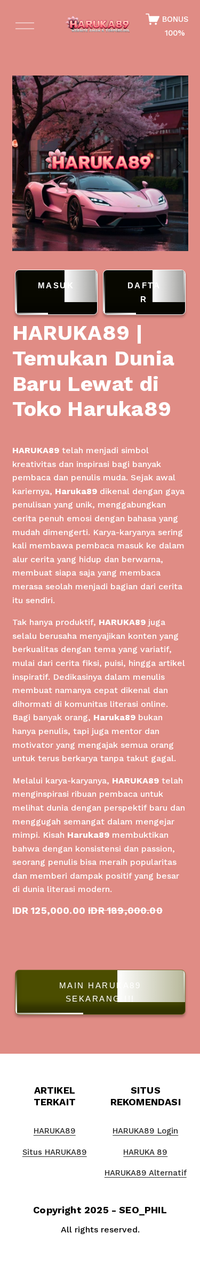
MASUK (56, 285)
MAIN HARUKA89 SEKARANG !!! (100, 992)
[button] (100, 994)
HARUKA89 (35, 450)
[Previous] (28, 163)
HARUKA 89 (145, 1152)
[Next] (171, 163)
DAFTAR (144, 292)
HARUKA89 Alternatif (146, 1173)
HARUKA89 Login (145, 1131)
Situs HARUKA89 (54, 1152)
